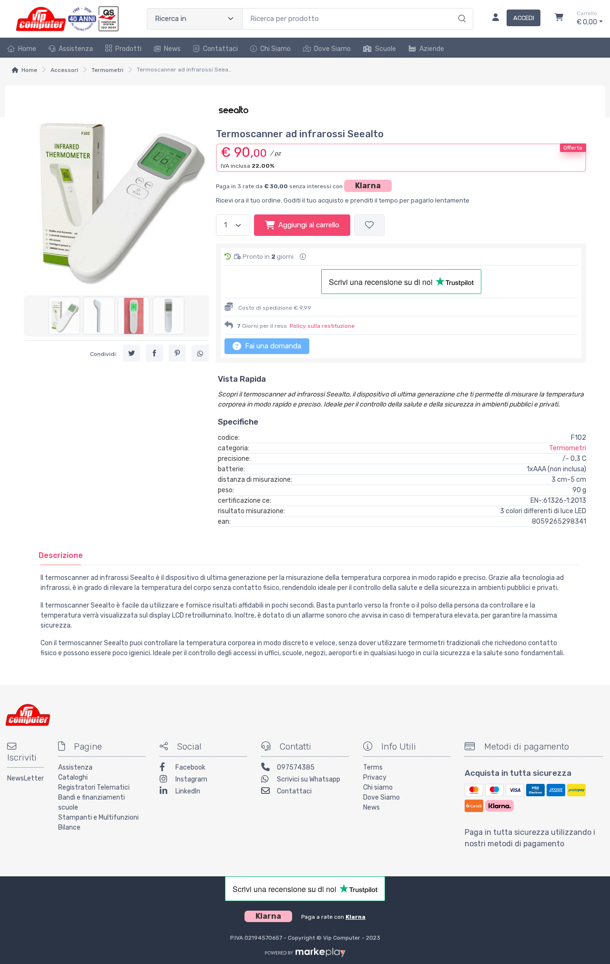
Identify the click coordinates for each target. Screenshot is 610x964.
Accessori (64, 70)
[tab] (61, 555)
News (172, 49)
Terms (373, 767)
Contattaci (220, 49)
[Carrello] (559, 19)
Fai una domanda (272, 346)
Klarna (368, 185)
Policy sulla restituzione (322, 326)
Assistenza (76, 49)
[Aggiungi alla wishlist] (369, 225)
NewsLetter (25, 778)
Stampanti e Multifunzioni (98, 817)
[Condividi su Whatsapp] (200, 353)
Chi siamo (378, 787)
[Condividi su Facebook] (154, 352)
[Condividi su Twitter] (131, 352)
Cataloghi (73, 777)
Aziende (431, 49)
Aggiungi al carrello (308, 225)
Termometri (107, 70)
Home (27, 49)
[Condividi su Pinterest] (177, 352)
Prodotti (128, 49)
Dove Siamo (332, 49)
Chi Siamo (275, 49)
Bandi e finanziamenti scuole (91, 802)
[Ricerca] (460, 9)
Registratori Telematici (94, 787)
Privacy (374, 777)
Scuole (385, 49)
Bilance (69, 827)
